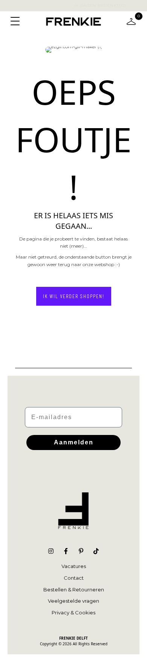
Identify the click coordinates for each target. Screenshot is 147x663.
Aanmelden (73, 442)
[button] (73, 296)
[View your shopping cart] (131, 21)
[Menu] (15, 21)
